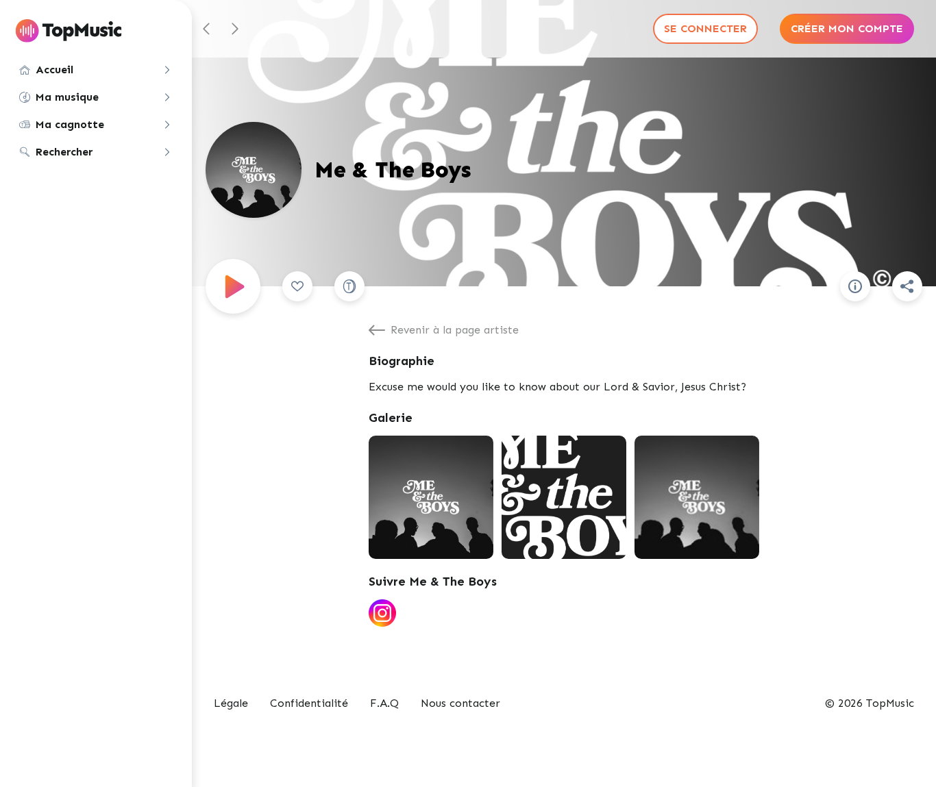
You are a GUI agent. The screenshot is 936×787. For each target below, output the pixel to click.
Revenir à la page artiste (455, 329)
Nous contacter (460, 703)
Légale (231, 703)
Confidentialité (309, 703)
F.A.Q (384, 703)
